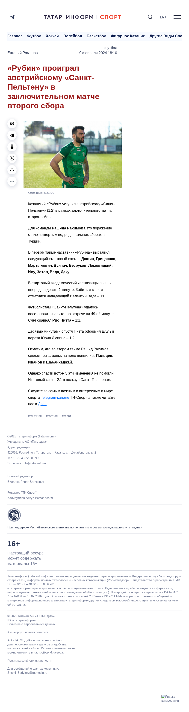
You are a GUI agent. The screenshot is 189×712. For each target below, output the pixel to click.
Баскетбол (96, 36)
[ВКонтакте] (12, 123)
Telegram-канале (55, 397)
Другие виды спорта (169, 36)
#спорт (66, 416)
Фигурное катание (128, 36)
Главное (15, 36)
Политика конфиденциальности (29, 660)
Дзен (42, 404)
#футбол (52, 416)
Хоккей (52, 36)
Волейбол (72, 36)
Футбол (34, 36)
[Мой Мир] (12, 169)
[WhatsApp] (12, 158)
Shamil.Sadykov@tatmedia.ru (27, 672)
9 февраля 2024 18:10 (98, 53)
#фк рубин (35, 416)
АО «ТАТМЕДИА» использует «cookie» (34, 640)
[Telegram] (12, 17)
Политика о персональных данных (31, 624)
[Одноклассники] (12, 146)
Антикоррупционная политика (27, 632)
